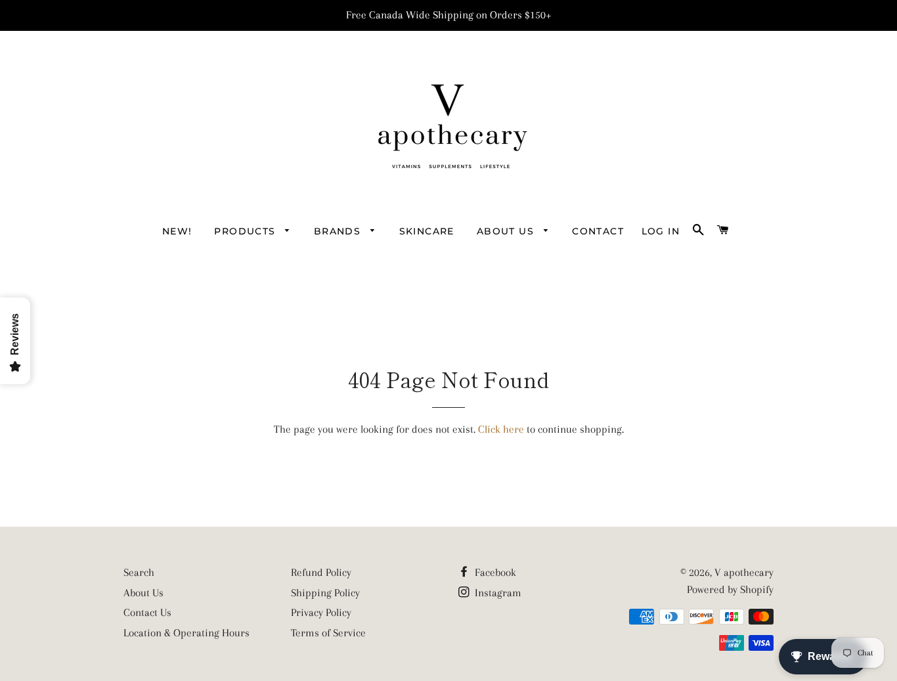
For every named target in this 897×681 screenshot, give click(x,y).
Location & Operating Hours (186, 632)
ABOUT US (507, 231)
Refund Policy (321, 572)
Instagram (496, 592)
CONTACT (598, 231)
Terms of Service (328, 632)
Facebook (494, 572)
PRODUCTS (246, 231)
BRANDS (339, 231)
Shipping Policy (325, 592)
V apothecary (744, 572)
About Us (143, 592)
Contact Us (147, 612)
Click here (501, 429)
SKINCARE (426, 231)
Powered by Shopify (730, 589)
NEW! (177, 231)
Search (138, 572)
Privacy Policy (321, 612)
